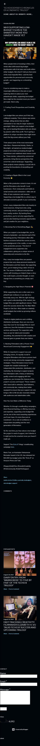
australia (20, 480)
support (14, 483)
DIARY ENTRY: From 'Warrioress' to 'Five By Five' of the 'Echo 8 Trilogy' (18, 581)
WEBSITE (22, 14)
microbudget (8, 483)
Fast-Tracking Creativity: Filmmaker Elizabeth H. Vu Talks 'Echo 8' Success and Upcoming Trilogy (20, 626)
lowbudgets (27, 480)
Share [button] (5, 477)
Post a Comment (14, 589)
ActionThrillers (13, 480)
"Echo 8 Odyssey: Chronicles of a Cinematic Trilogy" (19, 9)
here (12, 447)
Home (6, 14)
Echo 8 (15, 444)
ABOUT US (14, 14)
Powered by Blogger (22, 729)
